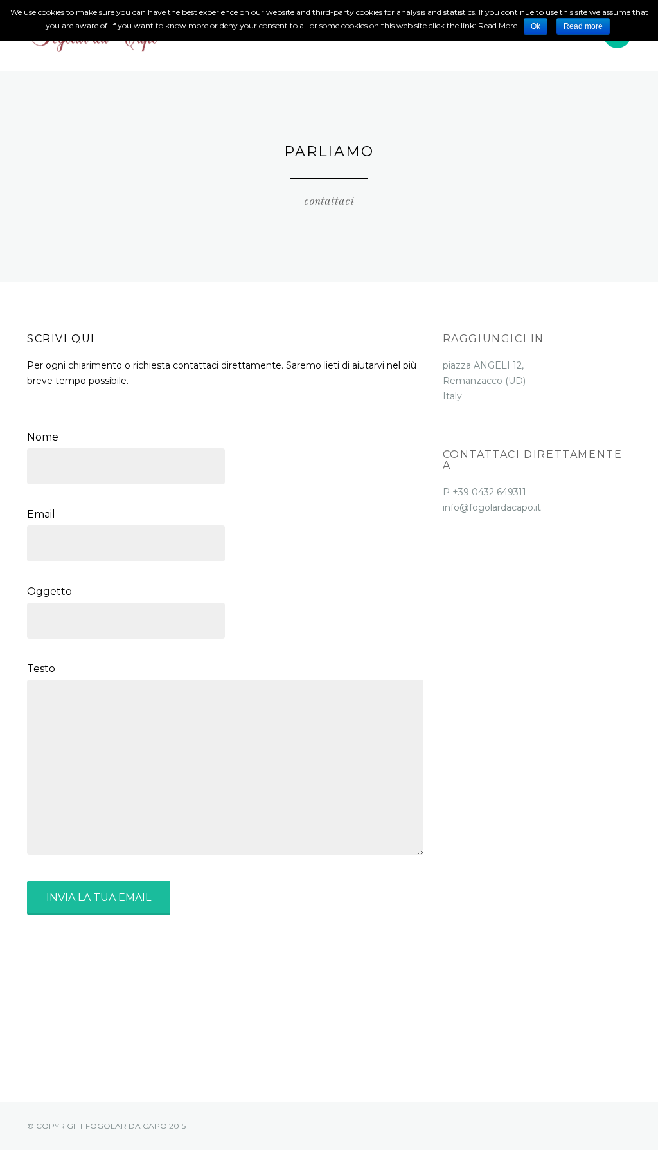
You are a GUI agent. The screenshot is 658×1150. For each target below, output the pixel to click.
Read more (583, 26)
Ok (535, 26)
